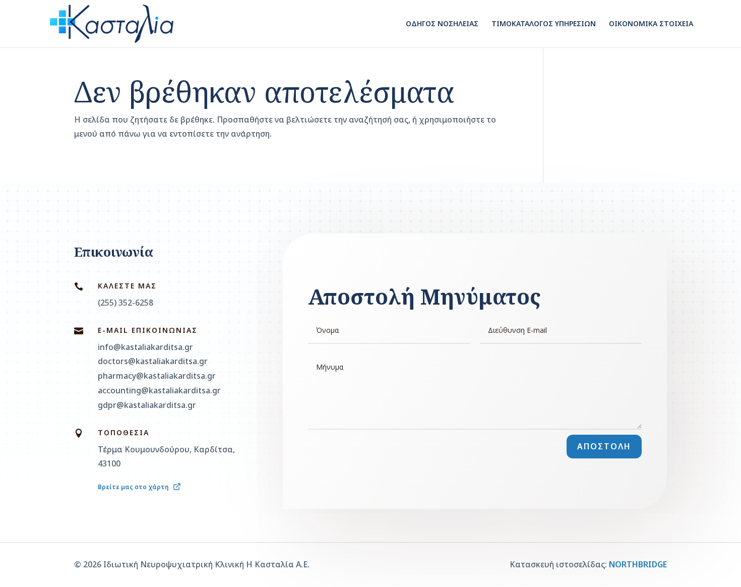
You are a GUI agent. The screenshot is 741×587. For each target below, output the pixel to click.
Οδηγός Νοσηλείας (442, 24)
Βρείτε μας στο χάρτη (134, 487)
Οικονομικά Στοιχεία (651, 24)
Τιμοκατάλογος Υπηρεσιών (543, 24)
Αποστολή (604, 446)
